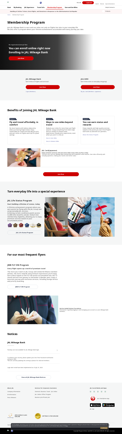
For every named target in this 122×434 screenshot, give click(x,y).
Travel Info (41, 7)
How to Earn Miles (51, 138)
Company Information (13, 391)
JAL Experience (29, 7)
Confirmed (104, 428)
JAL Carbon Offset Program (43, 394)
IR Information (11, 394)
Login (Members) (31, 91)
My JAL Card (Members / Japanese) (91, 91)
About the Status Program (91, 134)
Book (9, 7)
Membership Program (54, 7)
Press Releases (11, 397)
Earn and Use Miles (71, 7)
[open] (113, 11)
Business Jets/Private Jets (42, 397)
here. (66, 425)
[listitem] (53, 11)
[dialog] (60, 426)
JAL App (92, 409)
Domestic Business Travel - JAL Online (46, 391)
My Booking (17, 7)
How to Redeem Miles (52, 141)
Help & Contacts (110, 7)
